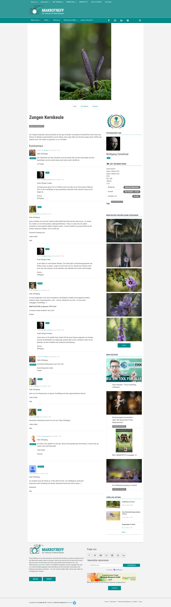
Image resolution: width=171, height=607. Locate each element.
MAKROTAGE (70, 2)
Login (140, 601)
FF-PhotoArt (45, 150)
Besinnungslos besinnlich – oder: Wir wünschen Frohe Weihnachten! (123, 419)
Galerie (46, 20)
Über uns (32, 2)
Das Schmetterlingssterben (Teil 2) (131, 513)
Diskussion (56, 20)
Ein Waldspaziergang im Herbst (124, 485)
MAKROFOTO (83, 2)
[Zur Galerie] (37, 9)
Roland (36, 290)
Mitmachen (43, 2)
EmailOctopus (118, 569)
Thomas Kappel (45, 436)
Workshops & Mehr (70, 20)
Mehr (123, 532)
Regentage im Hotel (128, 524)
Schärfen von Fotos (128, 502)
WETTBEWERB (56, 2)
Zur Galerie (84, 106)
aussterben (42, 565)
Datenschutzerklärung (124, 601)
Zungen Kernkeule (117, 201)
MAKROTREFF (53, 10)
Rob (35, 473)
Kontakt (49, 579)
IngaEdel (36, 386)
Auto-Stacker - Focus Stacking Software (124, 386)
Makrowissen (35, 20)
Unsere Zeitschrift (86, 20)
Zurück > (95, 106)
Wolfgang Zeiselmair (47, 179)
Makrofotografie (119, 426)
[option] (85, 61)
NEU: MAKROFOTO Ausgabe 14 (124, 455)
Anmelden (108, 2)
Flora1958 (36, 214)
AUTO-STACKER (96, 2)
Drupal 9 (70, 602)
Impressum (113, 601)
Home (106, 601)
